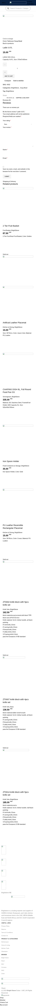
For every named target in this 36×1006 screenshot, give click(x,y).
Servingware (7, 396)
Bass (12, 707)
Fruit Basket (7, 230)
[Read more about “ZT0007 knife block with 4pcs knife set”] (5, 739)
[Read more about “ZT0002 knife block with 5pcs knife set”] (5, 647)
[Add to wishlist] (5, 241)
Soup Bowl (18, 41)
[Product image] (18, 301)
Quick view (5, 251)
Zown (3, 973)
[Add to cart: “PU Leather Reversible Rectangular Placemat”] (5, 551)
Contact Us (4, 935)
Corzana (3, 967)
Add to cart (9, 76)
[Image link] (15, 978)
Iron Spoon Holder (11, 461)
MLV (2, 964)
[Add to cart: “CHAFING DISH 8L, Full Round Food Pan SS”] (5, 418)
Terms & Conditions (7, 932)
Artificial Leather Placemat (14, 322)
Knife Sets (6, 609)
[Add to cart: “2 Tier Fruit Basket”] (5, 246)
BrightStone (15, 88)
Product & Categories (9, 938)
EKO (2, 970)
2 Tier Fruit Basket (11, 226)
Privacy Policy (5, 926)
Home (5, 41)
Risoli (3, 961)
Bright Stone (5, 957)
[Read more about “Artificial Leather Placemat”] (5, 346)
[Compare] (5, 222)
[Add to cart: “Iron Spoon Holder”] (5, 481)
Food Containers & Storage (12, 466)
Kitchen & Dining (8, 327)
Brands (4, 954)
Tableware (10, 41)
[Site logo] (18, 2)
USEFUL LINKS (6, 923)
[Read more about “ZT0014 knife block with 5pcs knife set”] (5, 834)
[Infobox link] (18, 852)
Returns (3, 929)
